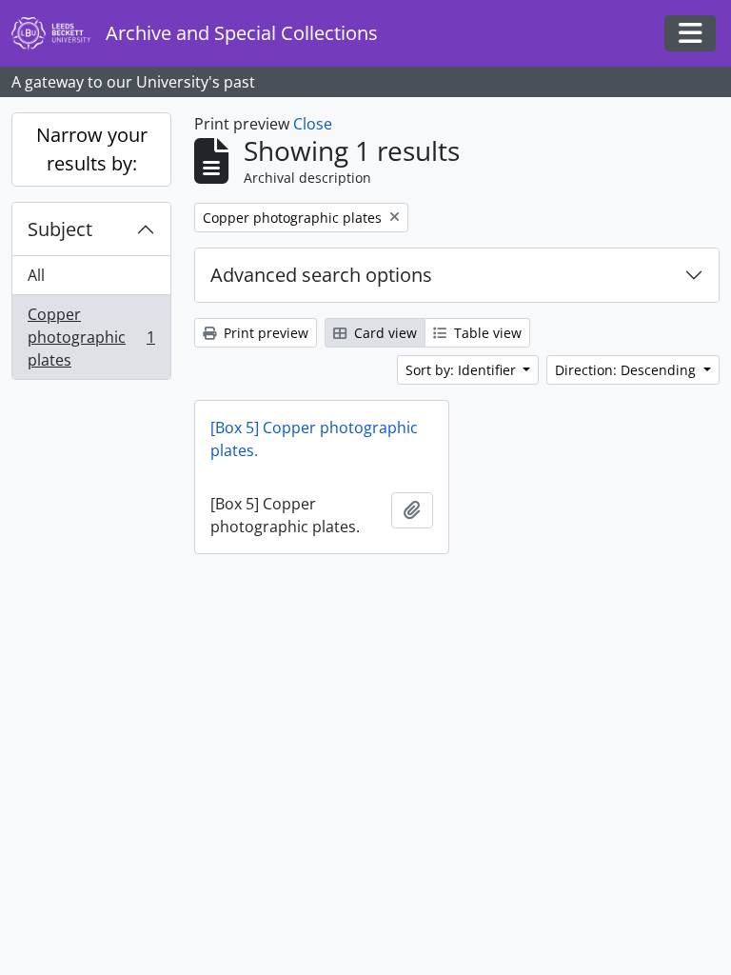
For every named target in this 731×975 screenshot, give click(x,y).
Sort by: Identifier (462, 370)
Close (312, 123)
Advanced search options (321, 275)
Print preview (264, 333)
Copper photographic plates (91, 337)
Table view (486, 333)
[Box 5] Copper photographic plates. (314, 439)
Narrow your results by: (92, 149)
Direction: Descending (627, 370)
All (36, 275)
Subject (60, 229)
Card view (383, 333)
